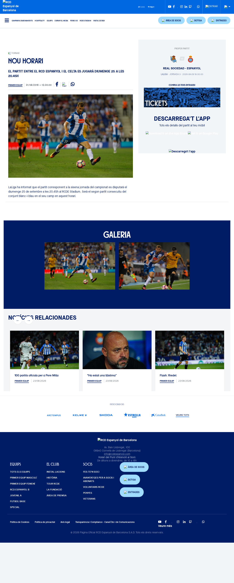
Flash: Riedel (168, 375)
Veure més (165, 526)
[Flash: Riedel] (189, 354)
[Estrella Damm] (151, 6)
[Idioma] (226, 7)
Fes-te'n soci (91, 471)
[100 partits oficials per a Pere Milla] (44, 354)
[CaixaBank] (158, 415)
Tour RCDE (53, 483)
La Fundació (54, 489)
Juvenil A (16, 495)
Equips (49, 20)
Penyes (87, 492)
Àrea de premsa (57, 495)
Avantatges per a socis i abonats (98, 479)
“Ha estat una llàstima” (102, 375)
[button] (171, 20)
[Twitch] (190, 7)
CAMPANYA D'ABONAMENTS (22, 20)
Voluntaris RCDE (93, 487)
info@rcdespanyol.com (117, 454)
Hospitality (39, 20)
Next (29, 320)
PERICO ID (74, 20)
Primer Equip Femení (22, 483)
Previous (18, 320)
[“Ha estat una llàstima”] (117, 354)
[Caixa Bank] (141, 6)
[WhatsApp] (198, 7)
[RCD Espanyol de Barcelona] (11, 6)
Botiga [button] (132, 479)
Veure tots (182, 415)
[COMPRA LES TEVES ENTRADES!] (182, 97)
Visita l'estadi (99, 20)
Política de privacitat (45, 522)
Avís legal (65, 522)
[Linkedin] (186, 7)
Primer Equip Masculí (23, 477)
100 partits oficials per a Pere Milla (36, 375)
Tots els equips (20, 471)
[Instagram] (181, 7)
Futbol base (18, 501)
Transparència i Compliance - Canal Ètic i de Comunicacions (105, 522)
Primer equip (15, 85)
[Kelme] (80, 415)
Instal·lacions (56, 471)
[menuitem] (211, 5)
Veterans (89, 498)
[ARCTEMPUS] (53, 415)
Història (52, 477)
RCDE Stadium (85, 20)
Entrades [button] (133, 492)
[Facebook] (174, 7)
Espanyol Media (61, 20)
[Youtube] (169, 7)
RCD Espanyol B (19, 489)
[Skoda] (106, 415)
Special (15, 507)
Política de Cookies (19, 522)
